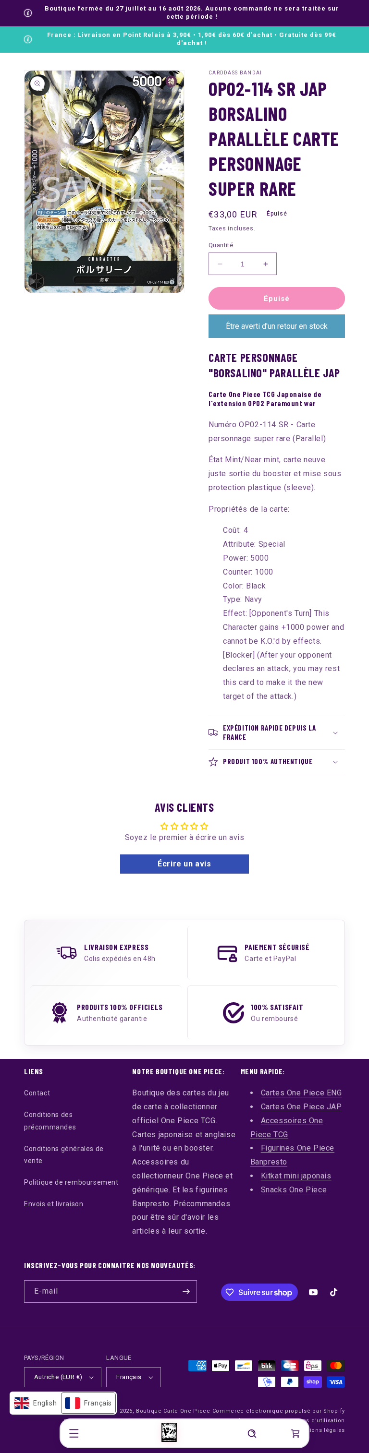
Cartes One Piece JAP (301, 1106)
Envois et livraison (53, 1204)
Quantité (221, 245)
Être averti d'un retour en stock (277, 326)
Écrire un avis (184, 863)
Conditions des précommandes (50, 1120)
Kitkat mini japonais (296, 1175)
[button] (74, 1433)
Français (128, 1377)
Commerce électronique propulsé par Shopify (278, 1411)
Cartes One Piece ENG (301, 1092)
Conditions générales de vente (64, 1155)
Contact (37, 1093)
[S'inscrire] (186, 1291)
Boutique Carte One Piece (173, 1411)
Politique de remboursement (71, 1182)
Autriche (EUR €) (58, 1377)
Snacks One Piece (294, 1189)
